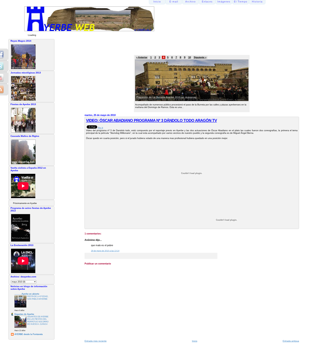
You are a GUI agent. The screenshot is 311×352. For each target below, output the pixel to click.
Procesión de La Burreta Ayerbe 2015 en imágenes (166, 97)
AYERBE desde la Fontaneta (28, 334)
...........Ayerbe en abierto (26, 294)
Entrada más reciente (96, 341)
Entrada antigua (291, 341)
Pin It (100, 127)
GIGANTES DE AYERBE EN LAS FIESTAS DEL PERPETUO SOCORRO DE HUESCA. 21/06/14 (37, 320)
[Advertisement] (146, 46)
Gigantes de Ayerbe (24, 314)
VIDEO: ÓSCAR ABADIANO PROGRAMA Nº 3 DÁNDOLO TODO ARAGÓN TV (151, 120)
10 (189, 57)
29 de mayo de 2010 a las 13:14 (105, 251)
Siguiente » (200, 57)
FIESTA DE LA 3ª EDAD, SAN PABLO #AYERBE (37, 297)
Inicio (194, 341)
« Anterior (141, 57)
